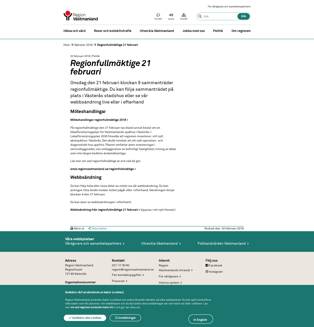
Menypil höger (309, 30)
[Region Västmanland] (80, 11)
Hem (66, 45)
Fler (126, 275)
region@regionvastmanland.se (133, 269)
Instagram (215, 271)
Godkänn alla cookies (86, 318)
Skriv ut (78, 228)
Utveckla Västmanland (159, 243)
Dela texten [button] (99, 228)
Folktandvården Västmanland (222, 243)
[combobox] (223, 16)
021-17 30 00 (120, 265)
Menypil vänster (5, 30)
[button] (171, 17)
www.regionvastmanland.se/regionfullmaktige (102, 169)
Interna (169, 282)
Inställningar (127, 318)
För (168, 276)
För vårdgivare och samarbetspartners (229, 6)
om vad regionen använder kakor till (91, 307)
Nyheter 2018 (83, 45)
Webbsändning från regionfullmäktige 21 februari (104, 209)
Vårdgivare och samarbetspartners (93, 243)
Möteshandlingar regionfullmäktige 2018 (98, 120)
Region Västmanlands (174, 268)
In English (200, 319)
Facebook (215, 265)
